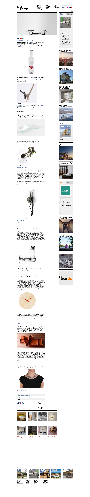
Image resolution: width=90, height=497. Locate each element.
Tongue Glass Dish (20, 351)
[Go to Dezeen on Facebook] (69, 7)
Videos (47, 9)
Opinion (47, 7)
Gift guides (23, 390)
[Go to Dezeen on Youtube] (71, 7)
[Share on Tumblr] (23, 38)
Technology (39, 9)
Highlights (21, 467)
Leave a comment (32, 40)
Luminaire (30, 42)
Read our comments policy (30, 441)
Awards (55, 5)
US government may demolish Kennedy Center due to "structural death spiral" (66, 35)
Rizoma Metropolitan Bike (22, 167)
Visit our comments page (21, 441)
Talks (47, 8)
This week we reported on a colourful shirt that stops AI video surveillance (66, 46)
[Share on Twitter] (19, 38)
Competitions (56, 10)
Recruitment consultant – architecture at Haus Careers (66, 199)
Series (47, 5)
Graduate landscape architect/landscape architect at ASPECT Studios (66, 210)
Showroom (56, 8)
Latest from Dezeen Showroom (23, 411)
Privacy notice (45, 484)
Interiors (39, 7)
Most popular (61, 14)
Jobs (55, 6)
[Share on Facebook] (17, 38)
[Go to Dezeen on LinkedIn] (68, 7)
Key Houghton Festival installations (43, 470)
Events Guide (56, 7)
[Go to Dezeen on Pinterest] (66, 7)
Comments (45, 481)
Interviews (48, 6)
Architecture (39, 6)
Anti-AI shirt (31, 469)
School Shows (57, 9)
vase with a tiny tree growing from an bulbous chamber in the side (32, 80)
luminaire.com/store (20, 139)
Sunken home (66, 469)
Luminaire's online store (29, 107)
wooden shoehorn (21, 105)
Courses (19, 485)
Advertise (45, 483)
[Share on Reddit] (21, 38)
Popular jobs (61, 182)
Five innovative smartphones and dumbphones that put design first (66, 42)
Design (38, 8)
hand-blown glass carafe (31, 77)
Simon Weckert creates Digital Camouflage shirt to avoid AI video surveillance (66, 31)
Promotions (27, 390)
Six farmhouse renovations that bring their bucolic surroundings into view (66, 38)
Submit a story (46, 482)
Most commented (69, 14)
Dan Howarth (19, 40)
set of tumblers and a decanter (30, 78)
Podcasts (47, 10)
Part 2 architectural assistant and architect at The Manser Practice (66, 202)
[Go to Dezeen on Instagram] (67, 7)
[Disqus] (37, 454)
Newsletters (40, 407)
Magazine (39, 5)
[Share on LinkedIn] (22, 38)
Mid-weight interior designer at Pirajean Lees (66, 206)
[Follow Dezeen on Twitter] (70, 7)
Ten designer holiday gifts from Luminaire (25, 36)
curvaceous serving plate (34, 79)
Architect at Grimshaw (65, 212)
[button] (72, 11)
